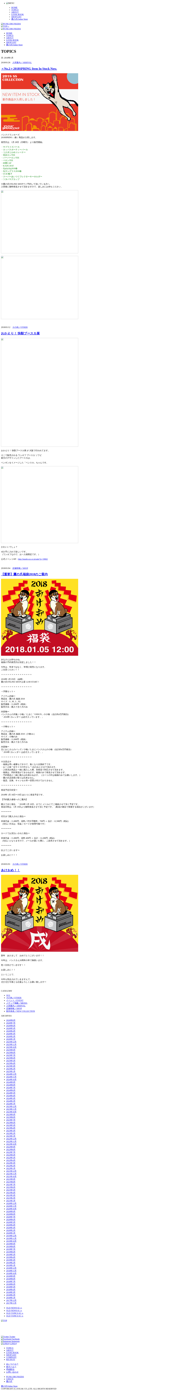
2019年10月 (11, 1241)
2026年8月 (10, 1020)
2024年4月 (10, 1096)
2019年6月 (10, 1252)
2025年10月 (11, 1047)
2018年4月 (10, 1290)
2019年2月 (10, 1263)
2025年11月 (11, 1044)
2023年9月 (10, 1114)
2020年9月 (10, 1211)
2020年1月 (10, 1233)
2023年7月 (10, 1120)
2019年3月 (10, 1260)
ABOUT (15, 12)
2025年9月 (10, 1050)
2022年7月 (10, 1152)
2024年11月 (11, 1077)
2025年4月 (10, 1063)
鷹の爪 (9, 1381)
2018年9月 (10, 1276)
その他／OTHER (20, 327)
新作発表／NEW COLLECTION (20, 1011)
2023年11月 (11, 1109)
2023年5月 (10, 1125)
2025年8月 (10, 1053)
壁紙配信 (10, 1369)
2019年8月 (10, 1246)
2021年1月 (10, 1201)
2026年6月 (10, 1026)
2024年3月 (10, 1098)
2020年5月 (10, 1222)
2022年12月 (11, 1139)
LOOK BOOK (17, 14)
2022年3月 (10, 1163)
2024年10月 (11, 1079)
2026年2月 (10, 1036)
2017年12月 (11, 1300)
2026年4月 (10, 1031)
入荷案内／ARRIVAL (22, 62)
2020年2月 (10, 1230)
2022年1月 (10, 1168)
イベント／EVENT (14, 1000)
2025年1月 (10, 1071)
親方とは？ (11, 1367)
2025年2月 (10, 1069)
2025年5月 (10, 1061)
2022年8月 (10, 1149)
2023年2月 (10, 1133)
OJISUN (9, 1379)
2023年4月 (10, 1128)
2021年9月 (10, 1179)
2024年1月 (10, 1104)
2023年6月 (10, 1123)
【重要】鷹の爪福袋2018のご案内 (24, 574)
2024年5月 (10, 1093)
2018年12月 (11, 1268)
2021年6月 (10, 1187)
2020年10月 (11, 1209)
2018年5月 (10, 1287)
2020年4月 (10, 1225)
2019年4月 (10, 1257)
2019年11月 (11, 1238)
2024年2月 (10, 1101)
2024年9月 (10, 1082)
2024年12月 (11, 1074)
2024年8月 (10, 1085)
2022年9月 (10, 1147)
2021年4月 (10, 1193)
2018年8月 (10, 1279)
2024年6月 (10, 1090)
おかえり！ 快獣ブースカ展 (20, 333)
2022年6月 (10, 1155)
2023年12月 (11, 1106)
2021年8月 (10, 1182)
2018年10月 (11, 1273)
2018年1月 (10, 1298)
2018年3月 (10, 1292)
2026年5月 (10, 1028)
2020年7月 (10, 1217)
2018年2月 (10, 1295)
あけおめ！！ (10, 870)
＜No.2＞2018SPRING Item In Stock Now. (29, 68)
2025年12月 (11, 1042)
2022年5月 (10, 1158)
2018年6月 (10, 1284)
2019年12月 (11, 1236)
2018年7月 (10, 1281)
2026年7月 (10, 1023)
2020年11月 (11, 1206)
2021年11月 (11, 1174)
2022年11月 (11, 1141)
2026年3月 (10, 1034)
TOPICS (15, 10)
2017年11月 (11, 1303)
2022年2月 (10, 1166)
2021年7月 (10, 1184)
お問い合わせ (12, 1372)
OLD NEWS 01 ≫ (14, 1310)
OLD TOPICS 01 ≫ (14, 1316)
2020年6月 (10, 1220)
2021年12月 (11, 1171)
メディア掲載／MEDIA (16, 1003)
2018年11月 (11, 1271)
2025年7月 (10, 1055)
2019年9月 (10, 1244)
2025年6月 (10, 1058)
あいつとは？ (12, 1364)
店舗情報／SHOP (20, 568)
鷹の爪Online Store (19, 19)
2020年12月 (11, 1203)
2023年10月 (11, 1112)
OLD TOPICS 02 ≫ (14, 1313)
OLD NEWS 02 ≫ (14, 1308)
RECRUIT (10, 1359)
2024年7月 (10, 1088)
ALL (8, 995)
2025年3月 (10, 1066)
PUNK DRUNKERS (15, 1377)
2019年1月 (10, 1265)
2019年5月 (10, 1255)
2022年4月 (10, 1160)
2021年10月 (11, 1176)
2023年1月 (10, 1136)
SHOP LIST (16, 17)
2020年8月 (10, 1214)
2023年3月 (10, 1131)
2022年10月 (11, 1144)
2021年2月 (10, 1198)
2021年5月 (10, 1190)
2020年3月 (10, 1228)
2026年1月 (10, 1039)
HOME (14, 7)
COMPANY (11, 1357)
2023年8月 (10, 1117)
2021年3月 (10, 1195)
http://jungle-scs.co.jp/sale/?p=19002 (33, 559)
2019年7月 (10, 1249)
